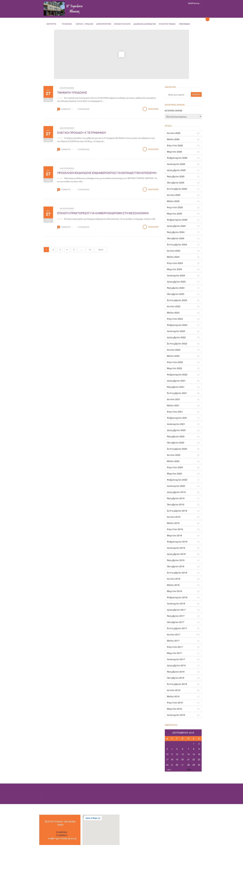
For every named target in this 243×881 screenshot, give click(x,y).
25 (172, 765)
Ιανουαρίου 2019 (176, 547)
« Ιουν (168, 769)
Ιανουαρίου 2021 (176, 424)
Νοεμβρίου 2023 (175, 287)
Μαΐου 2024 (173, 256)
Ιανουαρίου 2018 (176, 603)
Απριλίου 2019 (175, 529)
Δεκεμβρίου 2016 (176, 665)
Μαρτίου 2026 (174, 151)
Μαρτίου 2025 (174, 213)
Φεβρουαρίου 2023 (177, 325)
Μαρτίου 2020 (174, 473)
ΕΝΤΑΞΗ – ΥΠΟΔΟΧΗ (84, 24)
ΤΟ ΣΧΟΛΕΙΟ (67, 24)
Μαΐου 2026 (173, 139)
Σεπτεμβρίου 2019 (177, 510)
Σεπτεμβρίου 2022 (177, 343)
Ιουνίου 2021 (173, 399)
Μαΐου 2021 (173, 405)
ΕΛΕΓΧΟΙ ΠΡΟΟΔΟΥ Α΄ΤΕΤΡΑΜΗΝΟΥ (81, 132)
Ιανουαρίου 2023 (176, 331)
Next (100, 249)
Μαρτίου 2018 (174, 591)
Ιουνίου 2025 (173, 195)
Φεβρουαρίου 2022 (177, 374)
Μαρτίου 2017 (174, 653)
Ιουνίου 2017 (173, 634)
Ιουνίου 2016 (173, 690)
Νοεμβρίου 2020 (175, 436)
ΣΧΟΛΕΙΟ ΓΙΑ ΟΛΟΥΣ (122, 24)
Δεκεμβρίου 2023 (176, 281)
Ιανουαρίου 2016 (176, 715)
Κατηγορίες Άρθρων (173, 111)
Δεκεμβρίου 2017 (176, 609)
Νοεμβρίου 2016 (175, 671)
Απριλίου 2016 (175, 702)
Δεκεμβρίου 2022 (176, 337)
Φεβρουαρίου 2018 (177, 597)
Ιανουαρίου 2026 (176, 164)
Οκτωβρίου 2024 (175, 238)
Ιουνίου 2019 (173, 516)
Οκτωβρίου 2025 (175, 182)
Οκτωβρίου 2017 (175, 622)
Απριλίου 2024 (175, 263)
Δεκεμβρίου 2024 (176, 225)
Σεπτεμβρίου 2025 (177, 188)
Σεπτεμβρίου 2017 (177, 628)
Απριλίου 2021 (175, 411)
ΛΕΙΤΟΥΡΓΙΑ (51, 24)
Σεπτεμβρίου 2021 (177, 393)
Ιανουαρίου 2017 (176, 659)
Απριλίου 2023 (175, 318)
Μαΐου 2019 (173, 523)
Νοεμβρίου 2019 (175, 498)
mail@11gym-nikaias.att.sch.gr (62, 838)
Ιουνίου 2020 (173, 455)
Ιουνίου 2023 (173, 306)
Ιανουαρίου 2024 (176, 275)
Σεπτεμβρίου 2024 (177, 244)
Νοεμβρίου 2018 (175, 560)
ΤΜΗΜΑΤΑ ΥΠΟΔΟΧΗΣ (72, 92)
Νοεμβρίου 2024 (175, 232)
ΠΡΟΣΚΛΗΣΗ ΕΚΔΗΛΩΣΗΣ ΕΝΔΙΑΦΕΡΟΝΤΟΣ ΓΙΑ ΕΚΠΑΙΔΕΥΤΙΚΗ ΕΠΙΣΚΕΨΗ (106, 172)
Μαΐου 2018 (173, 585)
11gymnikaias (83, 109)
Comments (65, 109)
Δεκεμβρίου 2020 (176, 430)
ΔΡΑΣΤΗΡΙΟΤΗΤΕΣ (103, 24)
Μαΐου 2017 (173, 640)
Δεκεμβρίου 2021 (176, 380)
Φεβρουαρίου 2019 (177, 541)
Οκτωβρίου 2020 (175, 442)
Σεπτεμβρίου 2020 (177, 448)
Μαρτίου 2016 (174, 708)
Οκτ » (190, 769)
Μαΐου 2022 (173, 355)
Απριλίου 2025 (175, 207)
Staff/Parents (193, 3)
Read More (153, 109)
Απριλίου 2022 (175, 362)
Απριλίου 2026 (175, 145)
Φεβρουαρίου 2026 (177, 157)
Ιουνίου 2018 (173, 578)
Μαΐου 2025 (173, 201)
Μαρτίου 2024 (174, 269)
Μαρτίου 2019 (174, 535)
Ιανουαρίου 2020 (176, 485)
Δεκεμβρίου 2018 (176, 554)
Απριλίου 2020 (175, 467)
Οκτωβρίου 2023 (175, 294)
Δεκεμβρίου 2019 (176, 492)
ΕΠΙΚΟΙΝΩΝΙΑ (184, 24)
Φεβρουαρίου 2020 (177, 479)
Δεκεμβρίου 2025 (176, 170)
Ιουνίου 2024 (173, 250)
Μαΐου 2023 (173, 312)
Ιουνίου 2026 (173, 133)
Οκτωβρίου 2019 (175, 504)
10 (90, 249)
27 (183, 765)
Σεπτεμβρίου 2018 (177, 572)
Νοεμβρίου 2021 (175, 386)
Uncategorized (67, 88)
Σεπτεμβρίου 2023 (177, 300)
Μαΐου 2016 (173, 696)
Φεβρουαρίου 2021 (177, 417)
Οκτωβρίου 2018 (175, 566)
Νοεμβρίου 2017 (175, 615)
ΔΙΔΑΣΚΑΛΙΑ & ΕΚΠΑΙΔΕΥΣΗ (144, 24)
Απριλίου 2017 (175, 646)
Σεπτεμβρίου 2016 (177, 684)
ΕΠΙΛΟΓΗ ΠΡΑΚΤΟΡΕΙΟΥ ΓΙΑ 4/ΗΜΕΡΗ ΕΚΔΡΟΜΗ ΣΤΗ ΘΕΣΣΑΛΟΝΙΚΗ (103, 213)
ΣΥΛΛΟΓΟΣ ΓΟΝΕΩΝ (167, 24)
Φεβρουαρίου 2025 (177, 219)
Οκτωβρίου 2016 (175, 677)
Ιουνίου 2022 (173, 349)
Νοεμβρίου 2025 (175, 176)
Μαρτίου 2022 (174, 368)
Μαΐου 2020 (173, 461)
